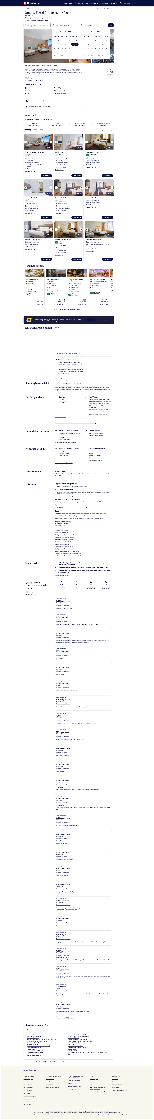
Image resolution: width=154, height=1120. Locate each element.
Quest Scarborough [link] (33, 1038)
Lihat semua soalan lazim (62, 575)
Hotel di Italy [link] (27, 1093)
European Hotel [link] (31, 1035)
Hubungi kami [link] (49, 1084)
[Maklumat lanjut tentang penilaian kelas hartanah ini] (32, 15)
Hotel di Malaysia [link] (28, 1079)
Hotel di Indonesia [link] (28, 1087)
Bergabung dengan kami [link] (74, 1080)
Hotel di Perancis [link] (28, 1090)
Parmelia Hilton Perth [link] (74, 1043)
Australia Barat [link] (38, 1061)
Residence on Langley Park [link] (35, 1052)
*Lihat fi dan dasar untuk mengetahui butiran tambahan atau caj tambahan (75, 423)
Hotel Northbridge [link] (32, 1044)
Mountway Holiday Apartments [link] (77, 1039)
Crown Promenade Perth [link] (75, 1046)
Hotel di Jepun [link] (27, 1104)
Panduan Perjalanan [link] (117, 1084)
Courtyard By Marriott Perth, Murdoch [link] (80, 1041)
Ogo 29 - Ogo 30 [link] (57, 125)
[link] (109, 8)
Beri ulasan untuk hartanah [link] (52, 1087)
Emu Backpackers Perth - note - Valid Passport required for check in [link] (87, 1053)
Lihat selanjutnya (60, 378)
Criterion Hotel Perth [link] (33, 1043)
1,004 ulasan (29, 594)
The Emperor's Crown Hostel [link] (77, 1047)
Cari (111, 25)
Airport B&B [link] (72, 1049)
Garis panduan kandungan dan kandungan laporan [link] (98, 1088)
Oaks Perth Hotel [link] (73, 1038)
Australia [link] (31, 1061)
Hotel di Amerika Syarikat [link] (30, 1081)
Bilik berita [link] (70, 1083)
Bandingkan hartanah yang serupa (70, 309)
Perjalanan (114, 3)
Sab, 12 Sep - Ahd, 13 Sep (64, 26)
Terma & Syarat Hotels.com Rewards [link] (99, 1091)
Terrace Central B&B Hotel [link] (35, 1051)
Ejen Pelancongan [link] (72, 1089)
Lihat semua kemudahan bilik (64, 463)
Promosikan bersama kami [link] (74, 1086)
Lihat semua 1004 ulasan (65, 1018)
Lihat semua (28, 97)
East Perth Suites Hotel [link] (34, 1055)
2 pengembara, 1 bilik (90, 26)
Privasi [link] (91, 1081)
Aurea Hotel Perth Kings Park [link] (77, 1035)
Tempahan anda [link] (50, 1079)
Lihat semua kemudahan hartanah (65, 442)
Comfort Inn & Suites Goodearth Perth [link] (38, 1046)
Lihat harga (46, 175)
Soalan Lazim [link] (49, 1081)
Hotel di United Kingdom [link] (30, 1096)
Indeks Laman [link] (115, 1087)
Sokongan (105, 3)
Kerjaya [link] (114, 1081)
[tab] (31, 1030)
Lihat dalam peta (61, 355)
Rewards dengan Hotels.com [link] (119, 1090)
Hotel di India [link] (27, 1099)
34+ (110, 60)
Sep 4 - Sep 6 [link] (103, 125)
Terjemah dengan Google (63, 605)
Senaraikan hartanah (92, 3)
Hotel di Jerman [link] (28, 1101)
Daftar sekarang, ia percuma (104, 320)
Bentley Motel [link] (31, 1049)
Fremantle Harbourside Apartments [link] (79, 1036)
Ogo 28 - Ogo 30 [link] (80, 125)
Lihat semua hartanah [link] (33, 9)
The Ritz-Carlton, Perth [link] (34, 1047)
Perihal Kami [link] (115, 1079)
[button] (58, 40)
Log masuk (127, 3)
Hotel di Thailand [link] (28, 1084)
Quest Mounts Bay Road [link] (34, 1036)
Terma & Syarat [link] (94, 1079)
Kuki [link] (91, 1084)
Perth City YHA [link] (72, 1044)
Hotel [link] (26, 1061)
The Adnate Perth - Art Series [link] (77, 1051)
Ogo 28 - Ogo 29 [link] (34, 125)
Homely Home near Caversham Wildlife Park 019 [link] (41, 1039)
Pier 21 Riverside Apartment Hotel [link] (37, 1041)
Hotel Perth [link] (45, 1061)
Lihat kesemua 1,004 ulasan (33, 80)
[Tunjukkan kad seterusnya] (113, 287)
